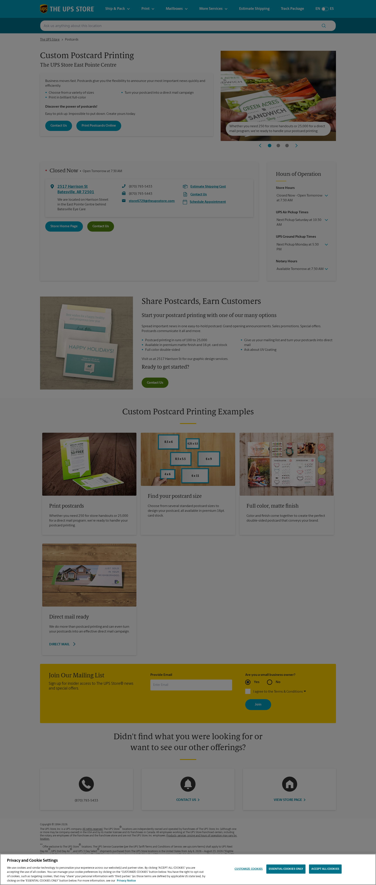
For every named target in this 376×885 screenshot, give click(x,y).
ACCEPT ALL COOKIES (325, 869)
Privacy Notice (126, 880)
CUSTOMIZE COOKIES (249, 869)
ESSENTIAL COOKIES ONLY (286, 869)
